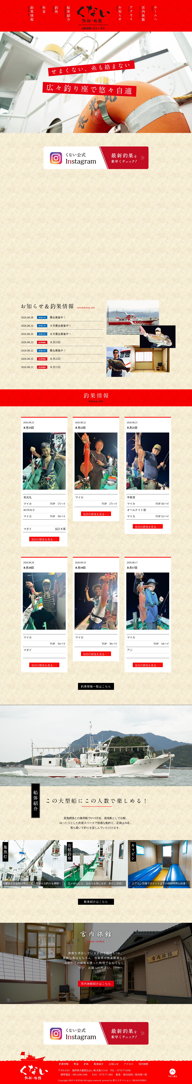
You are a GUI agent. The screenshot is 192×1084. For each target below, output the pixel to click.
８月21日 (55, 367)
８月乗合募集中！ (60, 334)
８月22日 (55, 358)
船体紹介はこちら (96, 901)
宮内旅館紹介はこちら (96, 983)
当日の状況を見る (44, 539)
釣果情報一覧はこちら (96, 686)
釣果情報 (63, 1064)
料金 (76, 1064)
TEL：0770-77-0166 (120, 1070)
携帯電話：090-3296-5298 (72, 1074)
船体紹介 (98, 1064)
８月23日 (55, 342)
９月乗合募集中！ (60, 325)
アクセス (128, 1064)
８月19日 (80, 567)
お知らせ (113, 1064)
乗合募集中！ (58, 317)
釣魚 (86, 1064)
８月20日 (28, 567)
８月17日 (132, 567)
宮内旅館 (143, 1064)
